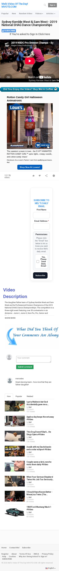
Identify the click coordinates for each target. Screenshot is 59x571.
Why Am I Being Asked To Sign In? (33, 557)
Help (4, 557)
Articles (50, 13)
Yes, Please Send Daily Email (43, 261)
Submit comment (25, 367)
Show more (10, 318)
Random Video (25, 13)
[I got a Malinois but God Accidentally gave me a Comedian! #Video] (15, 406)
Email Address (41, 221)
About (13, 554)
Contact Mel (14, 548)
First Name (41, 210)
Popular (5, 13)
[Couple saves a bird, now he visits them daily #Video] (15, 466)
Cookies (12, 557)
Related (30, 396)
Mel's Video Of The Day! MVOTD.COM (15, 5)
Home (4, 548)
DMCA (36, 554)
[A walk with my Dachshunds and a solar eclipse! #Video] (15, 451)
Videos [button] (38, 13)
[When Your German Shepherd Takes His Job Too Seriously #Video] (15, 481)
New (14, 13)
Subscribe (40, 275)
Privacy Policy (47, 554)
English (51, 568)
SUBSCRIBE (7, 559)
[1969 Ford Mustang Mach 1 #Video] (15, 511)
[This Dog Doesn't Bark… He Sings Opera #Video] (15, 436)
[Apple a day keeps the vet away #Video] (15, 421)
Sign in (52, 5)
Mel (30, 407)
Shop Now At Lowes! (30, 167)
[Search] (45, 5)
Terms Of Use (25, 554)
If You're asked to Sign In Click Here (30, 34)
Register (5, 554)
